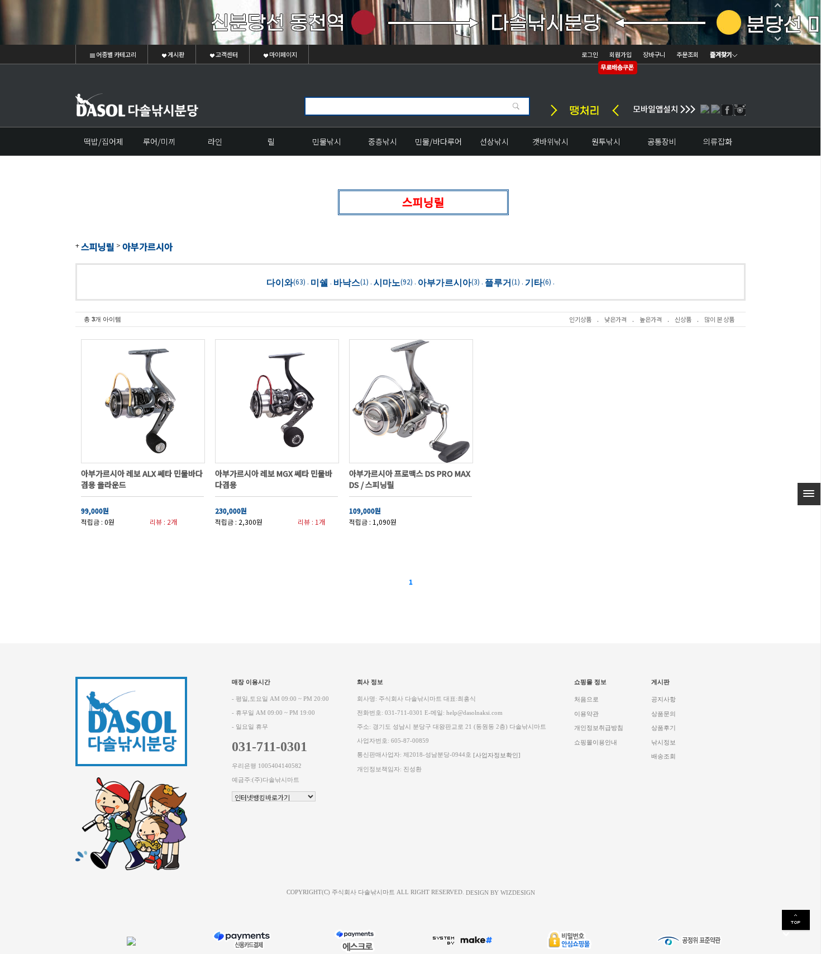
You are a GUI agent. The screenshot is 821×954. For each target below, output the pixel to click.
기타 (534, 282)
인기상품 (580, 319)
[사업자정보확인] (497, 755)
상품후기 (663, 728)
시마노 (387, 282)
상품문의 (663, 713)
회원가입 (620, 54)
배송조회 (663, 756)
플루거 (498, 282)
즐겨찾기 (721, 54)
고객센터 (226, 54)
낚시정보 (663, 742)
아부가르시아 (147, 246)
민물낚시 (326, 141)
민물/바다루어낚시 (438, 145)
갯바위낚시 (550, 141)
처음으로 (586, 699)
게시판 (175, 54)
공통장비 (661, 141)
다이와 (279, 282)
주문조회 (687, 54)
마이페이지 (282, 54)
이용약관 (586, 713)
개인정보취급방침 (598, 728)
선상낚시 (494, 141)
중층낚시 (382, 141)
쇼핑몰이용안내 (595, 742)
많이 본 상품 (719, 319)
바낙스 (346, 282)
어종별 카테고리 (115, 54)
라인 (215, 141)
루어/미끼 (159, 141)
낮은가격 (615, 319)
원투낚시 (605, 141)
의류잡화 (717, 141)
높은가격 (650, 319)
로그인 (589, 54)
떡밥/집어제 (103, 141)
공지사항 (663, 699)
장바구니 (654, 54)
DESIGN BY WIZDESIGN (500, 892)
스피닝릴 (97, 246)
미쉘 (319, 282)
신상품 (683, 319)
